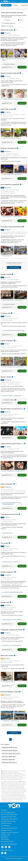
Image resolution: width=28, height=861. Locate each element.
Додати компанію (14, 267)
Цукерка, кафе (5, 602)
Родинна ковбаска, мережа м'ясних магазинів (14, 443)
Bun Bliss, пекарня (6, 274)
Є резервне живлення (9, 23)
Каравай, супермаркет (7, 572)
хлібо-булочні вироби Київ (8, 759)
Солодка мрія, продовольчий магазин (12, 629)
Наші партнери (5, 839)
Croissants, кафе (5, 313)
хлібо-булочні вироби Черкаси (9, 762)
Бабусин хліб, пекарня (7, 30)
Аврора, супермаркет (7, 340)
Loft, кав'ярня (4, 543)
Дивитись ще (14, 732)
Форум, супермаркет (7, 484)
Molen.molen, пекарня (7, 655)
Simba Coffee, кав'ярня (7, 109)
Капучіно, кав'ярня (6, 377)
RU (24, 1)
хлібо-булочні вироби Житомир (9, 747)
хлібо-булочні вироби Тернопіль (9, 750)
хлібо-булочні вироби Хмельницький (11, 753)
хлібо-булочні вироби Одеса (9, 756)
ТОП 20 (3, 9)
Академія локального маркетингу (10, 832)
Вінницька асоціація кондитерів (10, 73)
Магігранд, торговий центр (8, 148)
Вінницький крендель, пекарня (10, 691)
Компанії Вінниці (10, 9)
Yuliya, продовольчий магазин (9, 514)
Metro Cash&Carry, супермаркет (10, 184)
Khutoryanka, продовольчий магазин (11, 226)
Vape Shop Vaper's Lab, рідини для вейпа (12, 408)
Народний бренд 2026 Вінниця (9, 828)
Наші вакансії (4, 837)
